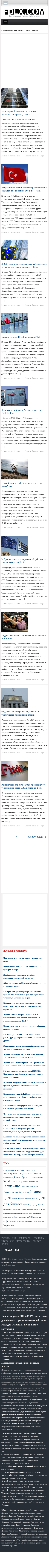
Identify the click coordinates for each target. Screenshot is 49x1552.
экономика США (26, 1221)
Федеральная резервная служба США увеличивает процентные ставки (20, 713)
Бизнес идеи (7, 1241)
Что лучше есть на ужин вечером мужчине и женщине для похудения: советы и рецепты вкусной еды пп (22, 1117)
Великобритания (11, 1173)
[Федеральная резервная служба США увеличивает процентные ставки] (14, 698)
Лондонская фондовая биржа (22, 1181)
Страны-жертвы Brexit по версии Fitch (20, 336)
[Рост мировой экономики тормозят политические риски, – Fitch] (14, 97)
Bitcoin (5, 1170)
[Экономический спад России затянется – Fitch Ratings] (14, 396)
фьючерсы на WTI (26, 1217)
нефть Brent (7, 1209)
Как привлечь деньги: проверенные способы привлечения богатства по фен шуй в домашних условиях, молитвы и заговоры (23, 994)
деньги (21, 1198)
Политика (39, 1238)
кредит (26, 1204)
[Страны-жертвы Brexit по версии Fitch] (14, 323)
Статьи (4, 1244)
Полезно (37, 1241)
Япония (21, 1192)
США (16, 1186)
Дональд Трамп (20, 1177)
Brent (10, 1170)
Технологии (25, 1238)
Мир (14, 1238)
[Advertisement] (24, 62)
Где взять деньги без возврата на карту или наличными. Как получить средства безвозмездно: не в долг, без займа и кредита (22, 1128)
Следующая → (37, 836)
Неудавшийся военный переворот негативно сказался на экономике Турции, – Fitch (24, 189)
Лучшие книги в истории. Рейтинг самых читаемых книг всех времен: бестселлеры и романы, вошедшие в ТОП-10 (21, 1017)
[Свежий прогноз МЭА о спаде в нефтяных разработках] (14, 469)
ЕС (30, 1177)
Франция (14, 1192)
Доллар (10, 1177)
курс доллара (34, 1205)
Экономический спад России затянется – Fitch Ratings (22, 411)
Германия (37, 1173)
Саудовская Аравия (27, 1186)
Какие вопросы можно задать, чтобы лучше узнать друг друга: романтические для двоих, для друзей (24, 1037)
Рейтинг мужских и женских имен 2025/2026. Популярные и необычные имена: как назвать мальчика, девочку (22, 1074)
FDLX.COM (10, 1250)
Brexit (14, 1170)
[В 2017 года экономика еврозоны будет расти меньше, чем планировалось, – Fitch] (14, 250)
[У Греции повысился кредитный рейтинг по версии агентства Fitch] (14, 545)
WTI (33, 1170)
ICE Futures (21, 1170)
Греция (5, 1177)
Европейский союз (37, 1177)
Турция (36, 1186)
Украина (7, 1191)
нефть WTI (17, 1209)
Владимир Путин (26, 1173)
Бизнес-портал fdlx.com (10, 155)
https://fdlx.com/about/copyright (13, 1290)
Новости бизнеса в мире (34, 155)
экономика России (15, 1221)
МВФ (36, 1181)
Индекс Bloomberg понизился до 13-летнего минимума (23, 637)
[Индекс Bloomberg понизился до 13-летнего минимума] (14, 621)
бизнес (27, 1192)
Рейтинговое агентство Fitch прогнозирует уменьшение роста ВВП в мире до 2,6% (23, 786)
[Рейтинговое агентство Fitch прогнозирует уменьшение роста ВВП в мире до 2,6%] (14, 771)
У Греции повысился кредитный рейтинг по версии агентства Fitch (23, 561)
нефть (41, 1204)
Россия (7, 1186)
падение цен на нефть (28, 1209)
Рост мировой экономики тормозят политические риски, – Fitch (19, 113)
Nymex (28, 1170)
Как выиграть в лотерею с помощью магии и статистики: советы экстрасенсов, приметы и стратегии (22, 1006)
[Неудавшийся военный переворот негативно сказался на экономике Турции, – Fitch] (14, 173)
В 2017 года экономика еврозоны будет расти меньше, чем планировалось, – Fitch (24, 265)
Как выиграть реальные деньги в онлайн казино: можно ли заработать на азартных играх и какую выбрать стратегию (24, 1140)
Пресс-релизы (23, 1241)
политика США (16, 1213)
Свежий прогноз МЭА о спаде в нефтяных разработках (23, 484)
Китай (6, 1181)
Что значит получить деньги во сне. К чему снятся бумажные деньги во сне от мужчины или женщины (24, 1085)
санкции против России (31, 1213)
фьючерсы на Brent (10, 1217)
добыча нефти (31, 1198)
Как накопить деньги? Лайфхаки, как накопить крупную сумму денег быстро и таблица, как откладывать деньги (23, 1097)
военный (14, 1198)
